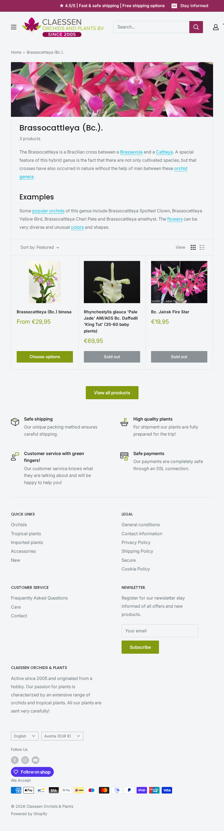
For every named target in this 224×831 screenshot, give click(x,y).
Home (16, 52)
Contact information (142, 533)
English (20, 736)
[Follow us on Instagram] (25, 760)
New (15, 560)
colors (77, 227)
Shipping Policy (137, 551)
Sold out (112, 356)
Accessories (23, 551)
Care (16, 607)
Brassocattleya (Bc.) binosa (44, 311)
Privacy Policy (136, 542)
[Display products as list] (202, 247)
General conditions (141, 524)
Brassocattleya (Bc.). (45, 52)
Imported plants (27, 542)
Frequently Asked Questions (39, 598)
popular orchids (48, 210)
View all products (112, 392)
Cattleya (164, 152)
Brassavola (131, 152)
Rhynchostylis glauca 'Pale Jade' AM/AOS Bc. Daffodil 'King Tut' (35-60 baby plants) (111, 321)
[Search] (196, 27)
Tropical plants (26, 533)
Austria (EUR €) (57, 736)
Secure (129, 560)
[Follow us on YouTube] (35, 760)
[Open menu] (13, 27)
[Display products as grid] (193, 247)
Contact (19, 615)
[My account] (216, 27)
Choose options (45, 356)
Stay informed (194, 5)
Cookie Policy (136, 569)
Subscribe (140, 647)
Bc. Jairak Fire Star (170, 311)
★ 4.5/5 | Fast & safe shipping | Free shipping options (112, 5)
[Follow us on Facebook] (15, 760)
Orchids (19, 524)
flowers (174, 219)
